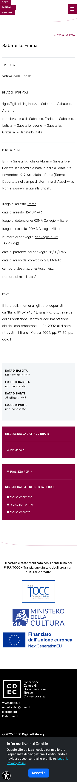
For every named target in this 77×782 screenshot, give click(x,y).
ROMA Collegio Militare (51, 221)
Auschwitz (46, 268)
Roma (31, 204)
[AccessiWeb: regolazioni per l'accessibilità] (6, 775)
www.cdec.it (11, 703)
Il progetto (9, 712)
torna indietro (66, 35)
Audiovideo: (15, 450)
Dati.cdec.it (10, 716)
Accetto (39, 773)
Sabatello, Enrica (41, 119)
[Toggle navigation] (72, 9)
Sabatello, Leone (29, 125)
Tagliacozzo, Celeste (37, 104)
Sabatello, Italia (31, 132)
